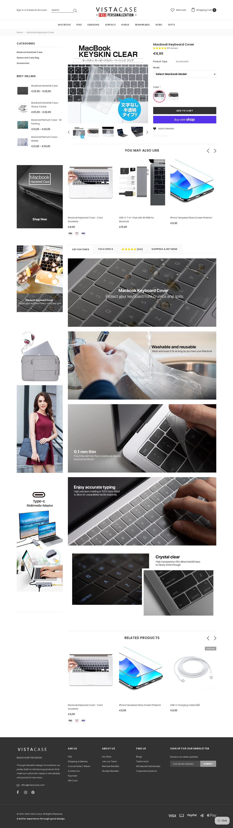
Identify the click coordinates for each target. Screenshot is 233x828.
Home (20, 32)
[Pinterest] (34, 792)
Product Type (160, 61)
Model (156, 67)
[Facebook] (19, 792)
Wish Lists (181, 10)
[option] (108, 83)
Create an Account (37, 10)
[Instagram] (26, 792)
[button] (160, 48)
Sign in (20, 10)
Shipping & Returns (164, 249)
